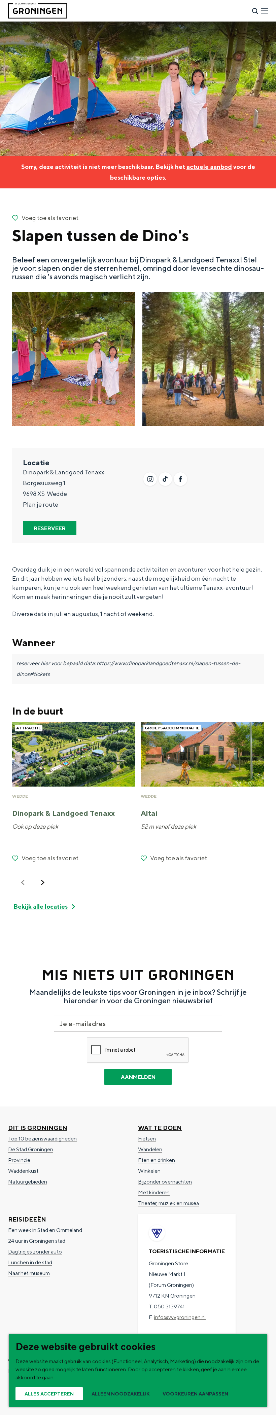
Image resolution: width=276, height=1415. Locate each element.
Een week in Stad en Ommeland (45, 1230)
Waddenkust (23, 1171)
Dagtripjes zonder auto (35, 1251)
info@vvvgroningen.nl (180, 1317)
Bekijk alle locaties (40, 906)
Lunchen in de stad (30, 1262)
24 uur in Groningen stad (36, 1241)
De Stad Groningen (30, 1149)
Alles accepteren (49, 1393)
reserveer (50, 528)
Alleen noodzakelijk (121, 1393)
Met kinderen (154, 1192)
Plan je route (40, 504)
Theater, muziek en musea (168, 1203)
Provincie (19, 1160)
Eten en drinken (156, 1160)
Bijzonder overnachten (165, 1181)
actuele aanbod (209, 166)
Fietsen (147, 1138)
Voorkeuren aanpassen (195, 1393)
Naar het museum (29, 1273)
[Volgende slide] (43, 882)
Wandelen (150, 1149)
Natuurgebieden (27, 1181)
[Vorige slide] (23, 882)
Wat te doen (160, 1127)
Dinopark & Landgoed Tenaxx (63, 472)
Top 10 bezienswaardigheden (42, 1138)
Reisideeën (27, 1219)
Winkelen (149, 1171)
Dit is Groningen (37, 1127)
